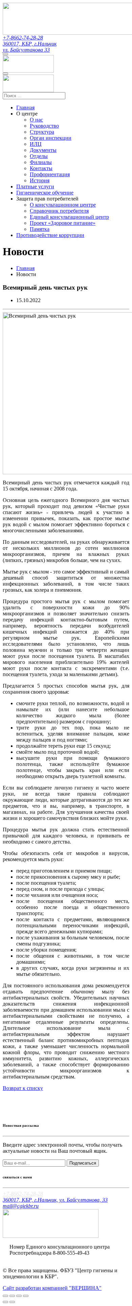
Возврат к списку (23, 1088)
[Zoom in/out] (25, 1296)
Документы (43, 150)
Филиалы (41, 162)
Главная (25, 107)
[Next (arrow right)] (12, 1302)
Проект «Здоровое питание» (62, 223)
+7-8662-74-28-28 (23, 38)
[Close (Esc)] (5, 1296)
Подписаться (82, 1163)
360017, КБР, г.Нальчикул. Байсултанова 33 (30, 47)
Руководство (44, 126)
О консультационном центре (63, 205)
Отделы (39, 156)
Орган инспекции (50, 138)
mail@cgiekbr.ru (21, 1206)
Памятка (39, 229)
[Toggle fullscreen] (19, 1296)
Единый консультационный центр (69, 217)
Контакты (41, 168)
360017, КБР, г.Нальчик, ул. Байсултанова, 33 (55, 1200)
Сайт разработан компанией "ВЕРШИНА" (52, 1288)
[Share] (12, 1296)
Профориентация (50, 174)
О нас (36, 120)
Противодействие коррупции (50, 235)
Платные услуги (35, 186)
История (39, 180)
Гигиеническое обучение (44, 192)
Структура (42, 132)
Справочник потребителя (59, 211)
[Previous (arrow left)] (5, 1302)
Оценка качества (28, 1259)
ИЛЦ (36, 144)
